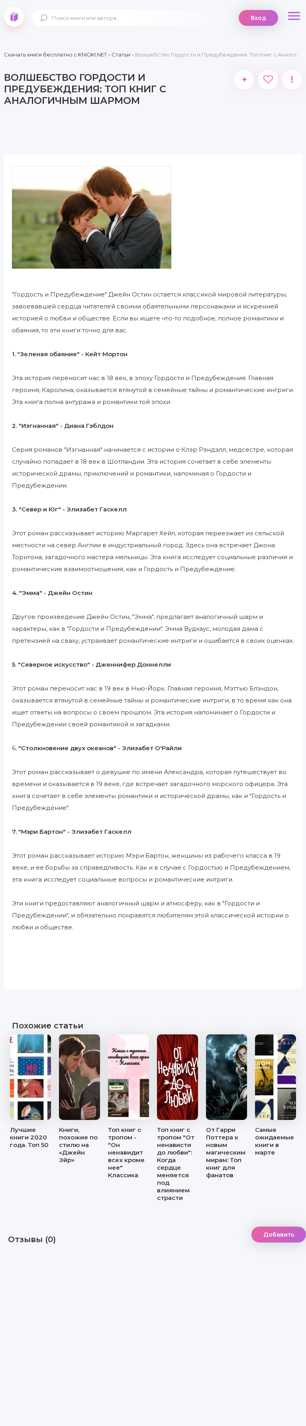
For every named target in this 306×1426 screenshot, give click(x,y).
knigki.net (14, 17)
